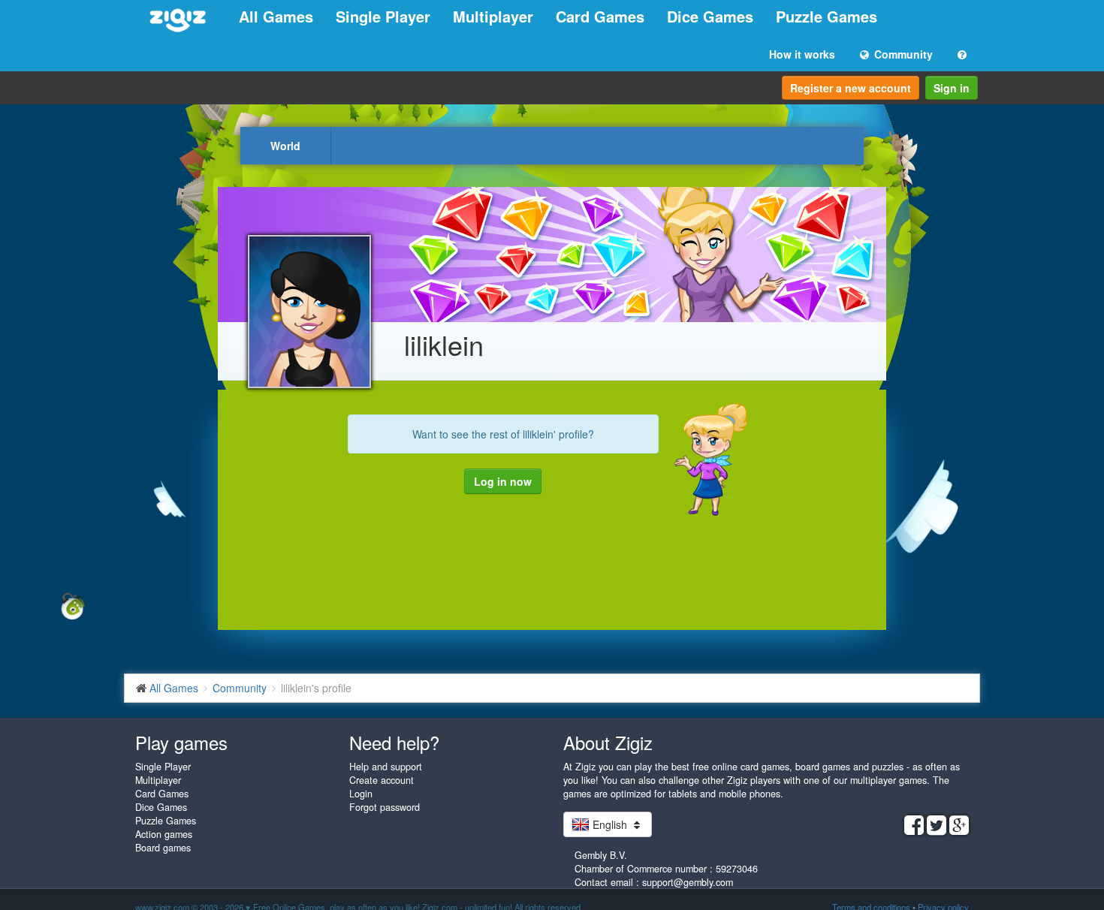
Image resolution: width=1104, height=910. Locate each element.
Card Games (600, 16)
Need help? (394, 742)
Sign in (952, 87)
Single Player (383, 16)
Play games (181, 742)
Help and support (385, 766)
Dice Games (710, 16)
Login (361, 793)
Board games (163, 847)
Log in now (503, 481)
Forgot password (384, 807)
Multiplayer (493, 16)
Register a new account (850, 87)
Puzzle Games (826, 16)
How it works (802, 54)
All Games (276, 16)
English (610, 824)
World (285, 145)
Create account (381, 780)
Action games (163, 834)
